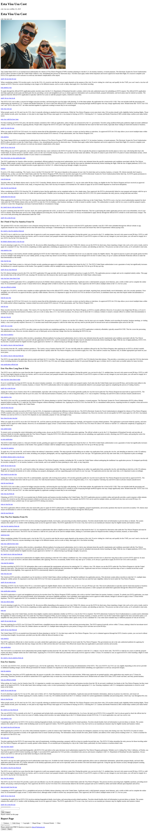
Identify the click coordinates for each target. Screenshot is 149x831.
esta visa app (5, 738)
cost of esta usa (5, 179)
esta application (6, 647)
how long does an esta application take (13, 158)
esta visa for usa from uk (8, 188)
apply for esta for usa (7, 128)
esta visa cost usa (6, 109)
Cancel (4, 829)
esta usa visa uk (6, 317)
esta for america (6, 671)
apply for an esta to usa (8, 465)
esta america (5, 137)
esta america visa (6, 87)
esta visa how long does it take (10, 379)
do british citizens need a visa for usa (12, 241)
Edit (3, 812)
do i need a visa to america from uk (12, 658)
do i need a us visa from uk (9, 710)
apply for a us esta (6, 326)
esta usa (3, 610)
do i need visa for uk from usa (10, 727)
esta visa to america (7, 334)
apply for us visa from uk (9, 269)
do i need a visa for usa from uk (11, 768)
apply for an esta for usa (8, 79)
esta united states (6, 429)
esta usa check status (7, 602)
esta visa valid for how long (9, 119)
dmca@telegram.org (38, 827)
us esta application (6, 439)
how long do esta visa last (9, 418)
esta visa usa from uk (7, 494)
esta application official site (9, 364)
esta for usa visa (6, 298)
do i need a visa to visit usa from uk (12, 345)
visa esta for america (7, 448)
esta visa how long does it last (10, 278)
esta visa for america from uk (10, 526)
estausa (3, 168)
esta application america (8, 591)
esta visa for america (7, 778)
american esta (5, 535)
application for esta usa (8, 197)
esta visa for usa (6, 261)
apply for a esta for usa (8, 218)
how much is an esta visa (9, 474)
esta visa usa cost (6, 573)
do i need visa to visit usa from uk (11, 207)
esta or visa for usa (7, 504)
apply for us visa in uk (8, 98)
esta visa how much (7, 746)
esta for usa (4, 306)
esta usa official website (8, 287)
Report (10, 829)
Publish (8, 812)
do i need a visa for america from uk (12, 231)
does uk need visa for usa (9, 787)
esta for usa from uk (7, 483)
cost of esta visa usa (7, 407)
